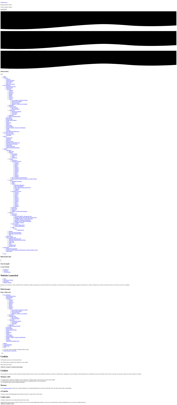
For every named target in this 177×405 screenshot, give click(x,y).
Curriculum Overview (16, 161)
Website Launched (7, 282)
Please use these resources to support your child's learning (24, 178)
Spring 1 (16, 165)
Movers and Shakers (18, 186)
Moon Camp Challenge (17, 101)
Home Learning (15, 223)
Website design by (9, 350)
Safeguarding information (11, 248)
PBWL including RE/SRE (14, 116)
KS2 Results (9, 117)
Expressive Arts (12, 106)
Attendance (8, 139)
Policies (7, 124)
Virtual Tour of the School (11, 144)
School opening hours (11, 86)
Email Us (6, 270)
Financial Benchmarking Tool (12, 131)
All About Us (14, 154)
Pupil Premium (9, 119)
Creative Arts (12, 110)
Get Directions (7, 272)
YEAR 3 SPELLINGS (19, 225)
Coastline (16, 190)
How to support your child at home (19, 177)
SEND (7, 121)
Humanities (11, 105)
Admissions (8, 122)
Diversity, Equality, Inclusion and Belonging (15, 127)
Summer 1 (16, 167)
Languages (11, 115)
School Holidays (9, 126)
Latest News (14, 160)
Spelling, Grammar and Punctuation (19, 211)
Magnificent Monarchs (19, 185)
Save (13, 403)
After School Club (10, 134)
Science (10, 99)
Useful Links (9, 125)
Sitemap (5, 343)
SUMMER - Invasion (19, 222)
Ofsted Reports (9, 87)
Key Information (7, 85)
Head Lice (8, 140)
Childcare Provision (10, 146)
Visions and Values (10, 80)
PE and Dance (15, 107)
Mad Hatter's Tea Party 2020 (15, 233)
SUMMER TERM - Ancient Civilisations (23, 218)
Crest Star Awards (15, 102)
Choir (10, 243)
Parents (4, 136)
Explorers (11, 90)
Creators (11, 91)
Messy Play (11, 151)
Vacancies (8, 130)
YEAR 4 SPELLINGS (19, 226)
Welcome (8, 79)
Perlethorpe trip (20, 230)
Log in (4, 253)
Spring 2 (16, 166)
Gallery (13, 156)
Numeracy (11, 97)
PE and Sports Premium (11, 120)
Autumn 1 (16, 162)
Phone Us (6, 269)
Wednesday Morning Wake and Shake (17, 240)
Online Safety (9, 251)
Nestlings (11, 152)
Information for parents (17, 181)
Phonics (10, 95)
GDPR (7, 129)
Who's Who (8, 82)
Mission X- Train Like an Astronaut (19, 104)
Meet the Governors (10, 84)
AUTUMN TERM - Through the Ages (23, 216)
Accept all (8, 367)
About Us (5, 77)
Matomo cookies (7, 388)
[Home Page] (4, 2)
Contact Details (9, 81)
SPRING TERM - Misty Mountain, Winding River (25, 217)
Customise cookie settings (17, 367)
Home (4, 76)
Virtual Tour (14, 155)
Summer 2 (16, 168)
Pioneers (11, 94)
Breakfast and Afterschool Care (13, 142)
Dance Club (11, 242)
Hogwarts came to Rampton (15, 232)
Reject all (3, 367)
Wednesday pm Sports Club (15, 238)
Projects (13, 183)
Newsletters (8, 135)
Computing (14, 114)
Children (5, 149)
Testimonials (14, 157)
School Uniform (9, 141)
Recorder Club (12, 246)
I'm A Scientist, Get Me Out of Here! (20, 100)
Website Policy (6, 345)
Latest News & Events (8, 132)
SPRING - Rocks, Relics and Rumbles (22, 221)
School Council (9, 236)
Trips (15, 228)
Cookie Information (7, 344)
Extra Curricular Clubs (11, 237)
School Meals (9, 145)
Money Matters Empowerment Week (22, 187)
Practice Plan (14, 208)
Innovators (11, 92)
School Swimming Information (13, 147)
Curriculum (8, 89)
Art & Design (15, 112)
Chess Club (11, 241)
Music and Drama (15, 109)
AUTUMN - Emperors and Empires (22, 220)
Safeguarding (6, 247)
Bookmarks (14, 207)
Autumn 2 (16, 163)
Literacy (10, 96)
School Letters (9, 137)
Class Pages (8, 150)
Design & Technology (16, 111)
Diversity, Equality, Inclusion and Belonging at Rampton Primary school (22, 250)
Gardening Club (12, 245)
